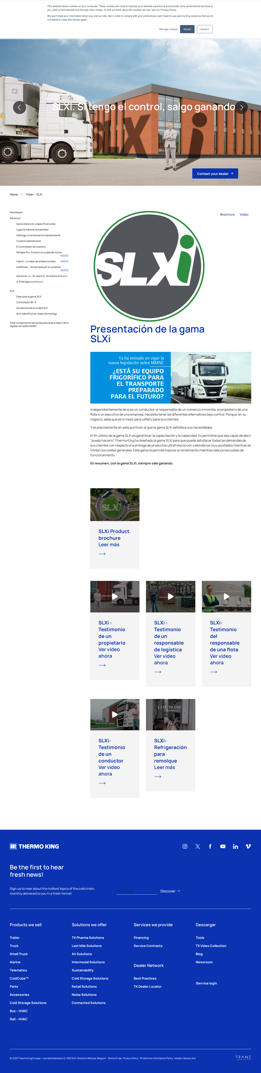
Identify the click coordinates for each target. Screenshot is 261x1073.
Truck (14, 945)
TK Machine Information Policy (156, 1058)
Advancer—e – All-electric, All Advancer (41, 276)
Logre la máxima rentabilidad (32, 229)
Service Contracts (148, 945)
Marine (15, 961)
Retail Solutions (84, 986)
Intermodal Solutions (88, 961)
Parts (14, 986)
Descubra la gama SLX (28, 296)
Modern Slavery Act (185, 1058)
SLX (12, 290)
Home (14, 194)
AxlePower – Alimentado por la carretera (42, 268)
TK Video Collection (211, 945)
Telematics (18, 970)
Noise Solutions (84, 994)
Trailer (15, 937)
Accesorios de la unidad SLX (32, 307)
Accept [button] (187, 29)
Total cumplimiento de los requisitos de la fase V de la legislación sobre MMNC (39, 324)
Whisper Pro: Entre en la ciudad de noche (42, 254)
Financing (141, 937)
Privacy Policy (130, 1058)
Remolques (16, 212)
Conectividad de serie (28, 240)
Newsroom (204, 961)
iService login (206, 983)
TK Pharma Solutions (88, 937)
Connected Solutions (89, 1002)
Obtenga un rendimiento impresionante (38, 235)
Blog (199, 953)
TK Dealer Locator (147, 986)
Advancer (15, 218)
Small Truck (19, 953)
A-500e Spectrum (29, 281)
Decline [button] (204, 29)
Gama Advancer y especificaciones (35, 223)
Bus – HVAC (19, 1010)
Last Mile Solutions (87, 945)
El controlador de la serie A (31, 246)
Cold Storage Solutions (28, 1002)
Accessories (19, 994)
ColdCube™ (19, 978)
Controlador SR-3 (26, 302)
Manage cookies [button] (168, 29)
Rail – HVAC (19, 1018)
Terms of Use (115, 1058)
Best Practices (145, 978)
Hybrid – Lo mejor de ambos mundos (42, 261)
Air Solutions (82, 953)
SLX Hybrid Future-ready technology (36, 313)
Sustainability (83, 970)
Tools (200, 937)
